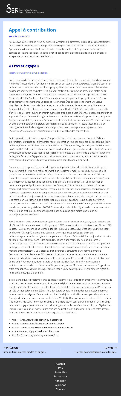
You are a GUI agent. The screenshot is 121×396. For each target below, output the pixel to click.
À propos (60, 385)
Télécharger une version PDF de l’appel (29, 72)
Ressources (60, 376)
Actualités (61, 372)
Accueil (60, 363)
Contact (60, 389)
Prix (60, 368)
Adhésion (60, 380)
